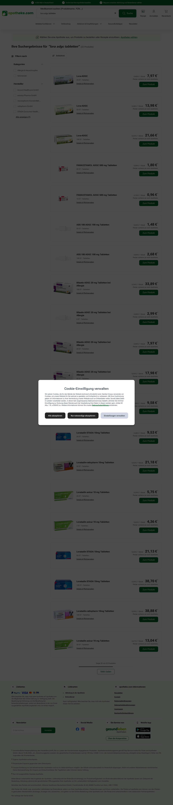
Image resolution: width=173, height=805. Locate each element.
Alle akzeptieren (55, 415)
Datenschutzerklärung (100, 405)
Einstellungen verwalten (114, 415)
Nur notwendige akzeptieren (83, 415)
